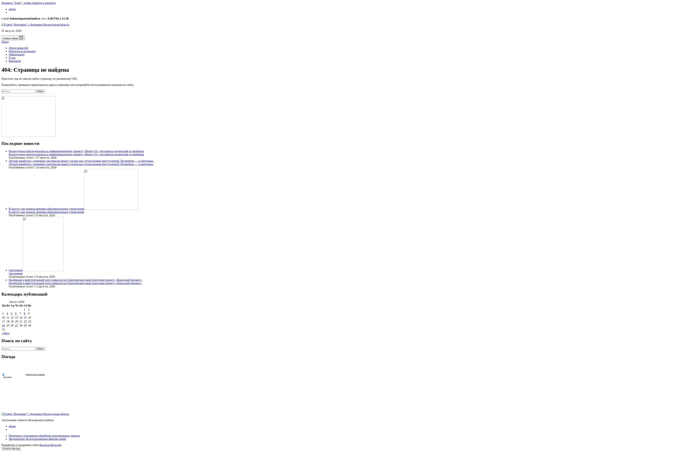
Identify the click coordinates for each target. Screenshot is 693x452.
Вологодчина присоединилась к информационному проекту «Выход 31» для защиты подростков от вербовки (76, 151)
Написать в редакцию (22, 51)
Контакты (15, 61)
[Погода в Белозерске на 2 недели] (35, 374)
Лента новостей (18, 47)
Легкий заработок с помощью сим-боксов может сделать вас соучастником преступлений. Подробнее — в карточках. (81, 160)
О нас (12, 57)
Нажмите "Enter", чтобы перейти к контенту (28, 3)
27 (16, 325)
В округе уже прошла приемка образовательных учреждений (46, 208)
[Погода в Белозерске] (23, 369)
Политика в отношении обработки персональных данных (44, 435)
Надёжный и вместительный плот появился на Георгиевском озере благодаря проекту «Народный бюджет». (75, 279)
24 (3, 325)
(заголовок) (16, 270)
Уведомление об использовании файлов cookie (37, 438)
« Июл (5, 333)
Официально (17, 54)
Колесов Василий (50, 445)
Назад (5, 41)
